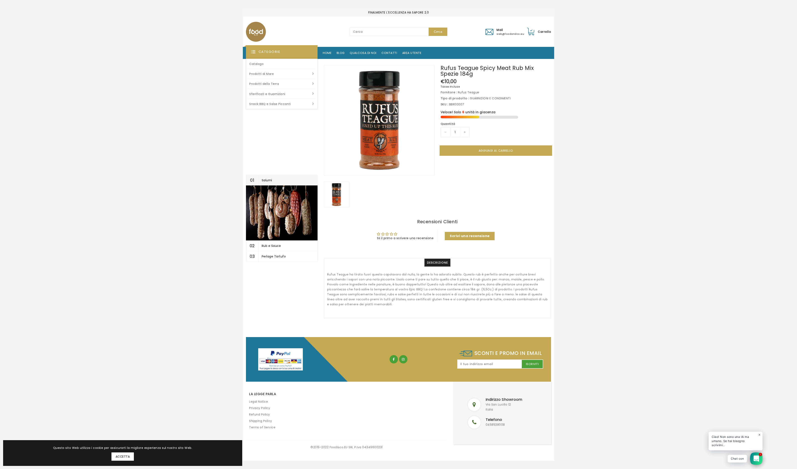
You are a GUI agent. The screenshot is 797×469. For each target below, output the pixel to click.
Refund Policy (259, 414)
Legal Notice (258, 402)
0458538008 (495, 425)
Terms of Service (262, 427)
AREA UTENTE (412, 53)
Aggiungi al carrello (496, 151)
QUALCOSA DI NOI (363, 53)
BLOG (341, 53)
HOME (327, 53)
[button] (282, 52)
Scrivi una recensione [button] (470, 236)
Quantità (448, 123)
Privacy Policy (259, 408)
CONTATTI (389, 53)
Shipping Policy (260, 421)
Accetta (123, 456)
